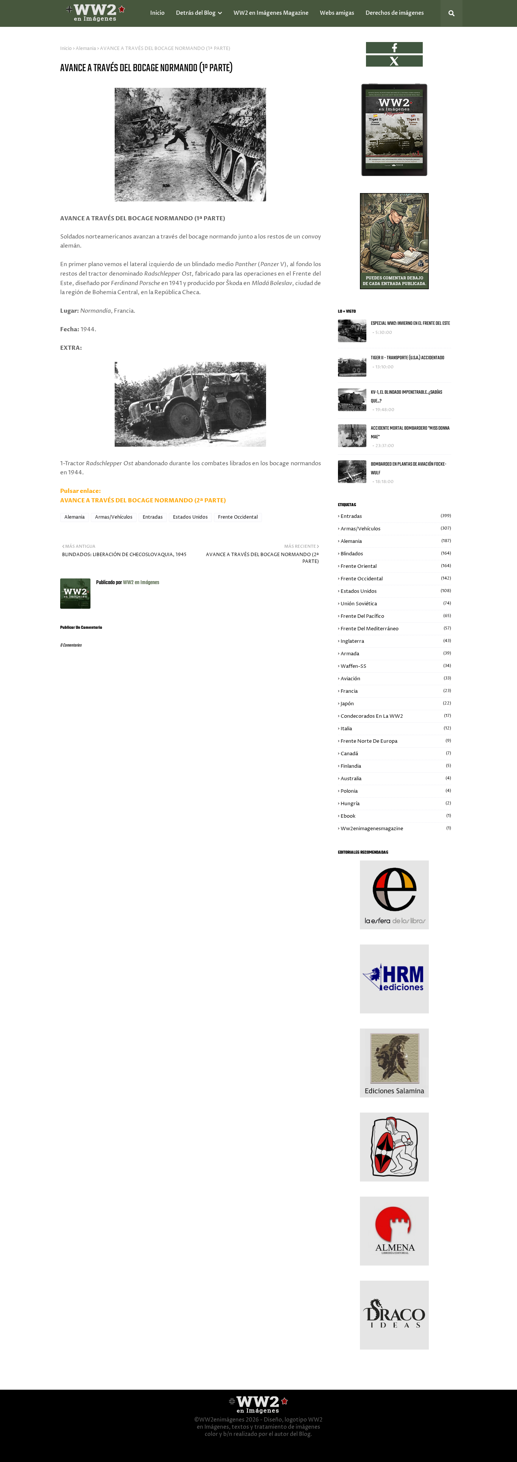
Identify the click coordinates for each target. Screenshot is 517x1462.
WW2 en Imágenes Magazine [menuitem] (271, 13)
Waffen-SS (396, 666)
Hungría (396, 803)
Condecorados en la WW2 (396, 716)
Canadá (396, 753)
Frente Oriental (396, 566)
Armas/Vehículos (113, 517)
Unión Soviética (396, 603)
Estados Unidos (190, 517)
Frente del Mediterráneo (396, 628)
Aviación (396, 678)
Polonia (396, 791)
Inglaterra (396, 641)
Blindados (396, 553)
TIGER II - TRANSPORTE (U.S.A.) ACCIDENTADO (407, 358)
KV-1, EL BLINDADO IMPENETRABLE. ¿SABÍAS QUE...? (406, 396)
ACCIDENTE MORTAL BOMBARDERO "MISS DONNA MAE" (410, 432)
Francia (396, 691)
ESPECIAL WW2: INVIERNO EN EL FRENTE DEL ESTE (410, 323)
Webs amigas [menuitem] (337, 13)
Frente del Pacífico (396, 616)
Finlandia (396, 766)
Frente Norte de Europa (396, 741)
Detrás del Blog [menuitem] (196, 13)
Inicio (66, 48)
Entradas (153, 517)
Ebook (396, 816)
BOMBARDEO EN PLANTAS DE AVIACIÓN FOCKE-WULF (409, 468)
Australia (396, 778)
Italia (396, 728)
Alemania (86, 48)
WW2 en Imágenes (140, 582)
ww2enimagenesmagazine (396, 828)
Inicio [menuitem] (157, 13)
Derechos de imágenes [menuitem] (395, 13)
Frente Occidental (238, 517)
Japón (396, 703)
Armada (396, 653)
